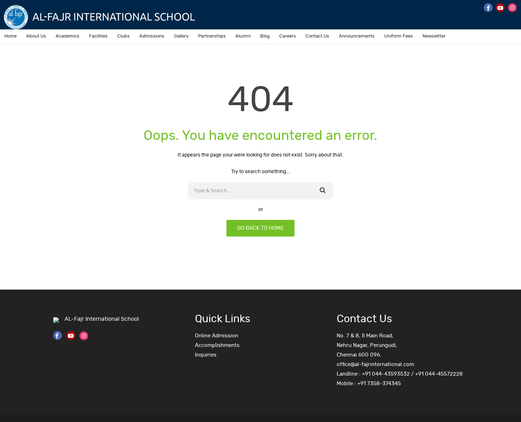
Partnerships (212, 36)
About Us (36, 36)
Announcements (357, 36)
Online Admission (216, 335)
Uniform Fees (398, 36)
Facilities (98, 36)
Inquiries (206, 355)
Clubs (123, 36)
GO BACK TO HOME (260, 228)
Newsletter (434, 36)
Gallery (181, 36)
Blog (265, 36)
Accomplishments (217, 345)
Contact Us (317, 36)
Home (10, 36)
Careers (287, 36)
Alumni (243, 36)
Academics (67, 36)
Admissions (151, 36)
